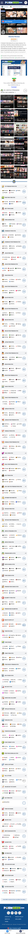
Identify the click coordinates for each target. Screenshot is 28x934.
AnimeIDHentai (20, 120)
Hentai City (20, 134)
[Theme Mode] (8, 912)
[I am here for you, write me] (12, 912)
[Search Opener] (25, 2)
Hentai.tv (7, 134)
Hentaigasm (20, 163)
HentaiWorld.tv (6, 163)
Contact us (8, 916)
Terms (6, 921)
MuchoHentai (7, 148)
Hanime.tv (6, 106)
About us (7, 919)
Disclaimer (18, 919)
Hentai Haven (20, 106)
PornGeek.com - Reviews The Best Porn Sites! (15, 924)
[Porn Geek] (13, 2)
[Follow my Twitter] (15, 912)
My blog (20, 913)
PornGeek (13, 87)
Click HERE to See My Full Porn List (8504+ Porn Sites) (14, 899)
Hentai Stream (6, 177)
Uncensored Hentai (20, 177)
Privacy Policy (19, 916)
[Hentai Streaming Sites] (25, 90)
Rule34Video (6, 120)
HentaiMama (20, 148)
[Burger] (2, 2)
